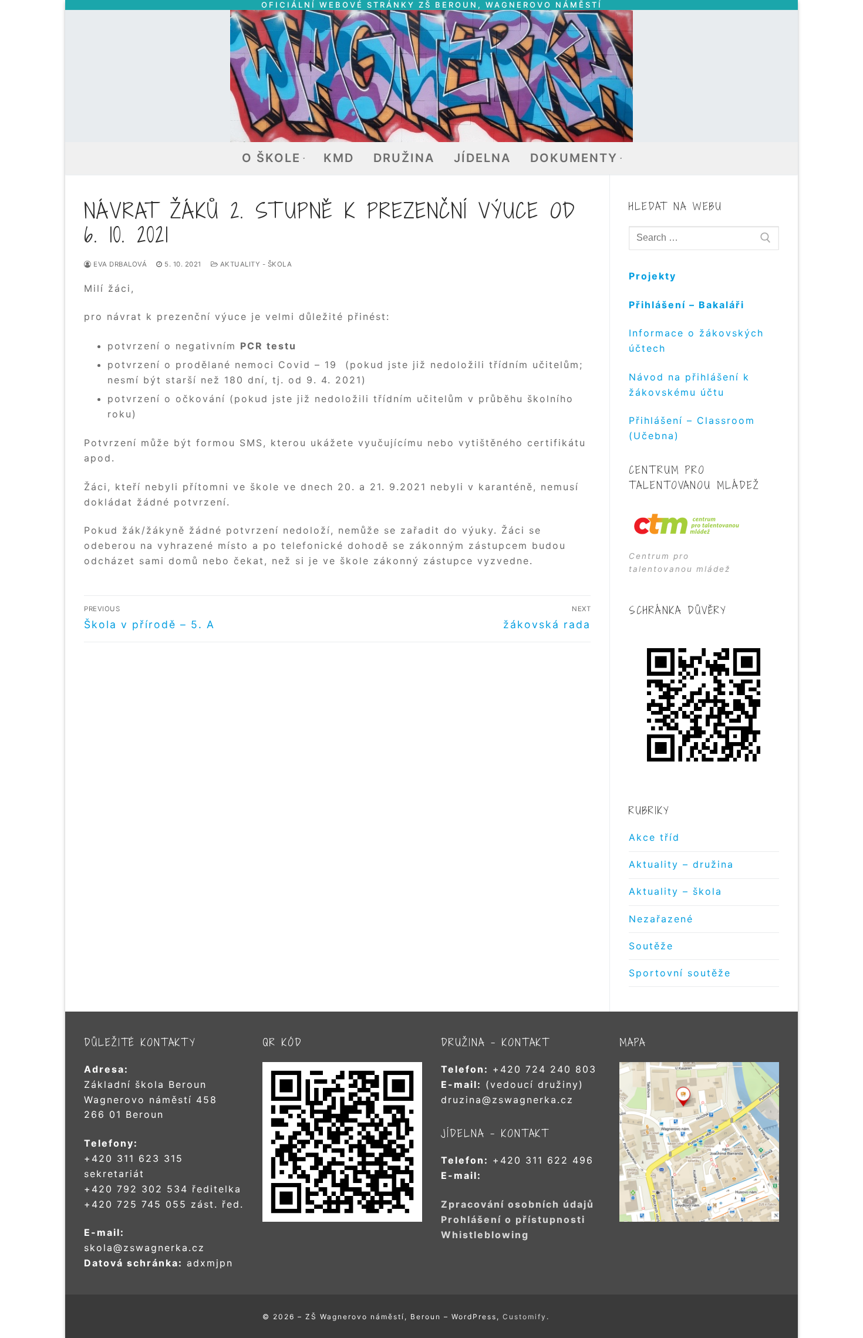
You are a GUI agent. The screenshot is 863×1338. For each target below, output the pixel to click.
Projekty (652, 276)
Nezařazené (661, 919)
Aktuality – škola (675, 891)
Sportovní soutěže (680, 973)
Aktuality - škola (255, 264)
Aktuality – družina (681, 864)
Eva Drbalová (119, 264)
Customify (525, 1316)
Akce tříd (654, 837)
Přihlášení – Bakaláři (686, 305)
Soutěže (651, 946)
